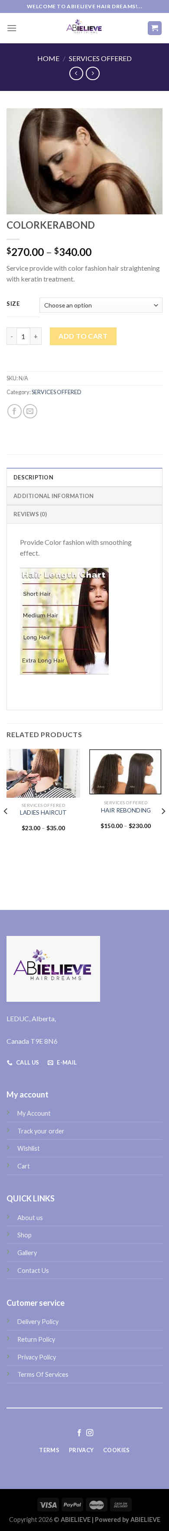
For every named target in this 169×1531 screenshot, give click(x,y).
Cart (23, 1166)
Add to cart (82, 336)
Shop (24, 1235)
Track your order (41, 1131)
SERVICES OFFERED (100, 58)
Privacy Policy (36, 1357)
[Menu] (11, 28)
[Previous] (6, 828)
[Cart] (155, 28)
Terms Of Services (42, 1374)
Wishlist (28, 1148)
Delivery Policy (37, 1321)
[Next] (163, 828)
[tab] (84, 477)
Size (13, 304)
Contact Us (33, 1270)
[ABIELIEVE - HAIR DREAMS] (84, 28)
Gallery (27, 1252)
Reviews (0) (30, 514)
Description (33, 477)
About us (30, 1217)
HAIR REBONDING (126, 810)
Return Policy (36, 1339)
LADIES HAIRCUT (43, 812)
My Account (34, 1113)
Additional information (53, 495)
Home (48, 58)
